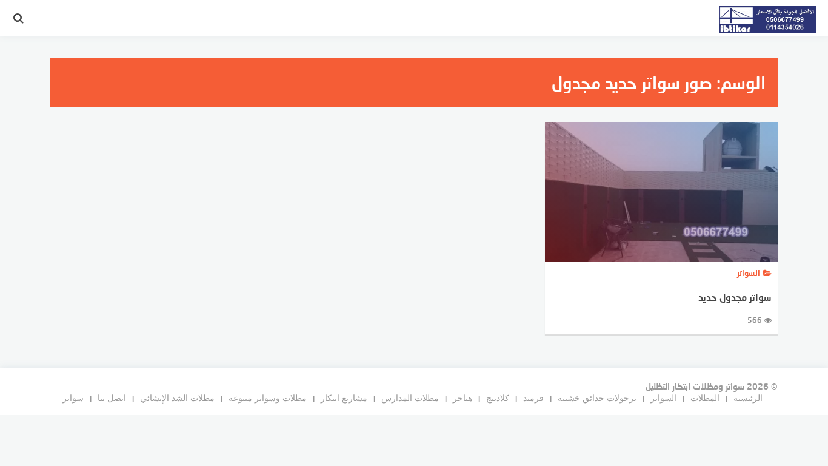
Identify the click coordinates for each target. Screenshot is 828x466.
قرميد (533, 398)
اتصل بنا (112, 398)
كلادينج (497, 398)
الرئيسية (748, 398)
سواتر (73, 398)
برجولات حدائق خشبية (597, 398)
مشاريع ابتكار (344, 398)
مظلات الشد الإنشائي (177, 398)
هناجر (462, 398)
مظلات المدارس (410, 398)
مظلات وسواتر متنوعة (268, 398)
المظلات (704, 398)
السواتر (663, 398)
